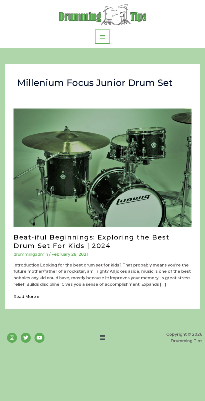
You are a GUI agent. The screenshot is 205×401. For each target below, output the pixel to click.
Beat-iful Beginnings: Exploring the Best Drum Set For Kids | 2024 (92, 241)
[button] (102, 337)
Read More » (26, 296)
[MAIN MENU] (102, 37)
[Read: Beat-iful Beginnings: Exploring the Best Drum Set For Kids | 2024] (103, 167)
